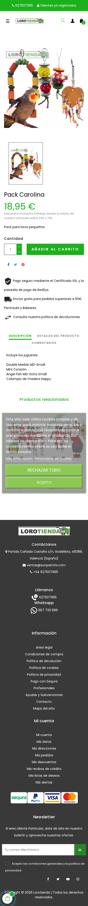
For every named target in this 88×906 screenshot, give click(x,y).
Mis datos (44, 741)
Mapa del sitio (44, 708)
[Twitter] (58, 879)
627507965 (23, 5)
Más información (19, 458)
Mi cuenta (44, 735)
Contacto (44, 701)
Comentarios (44, 343)
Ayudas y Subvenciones (44, 695)
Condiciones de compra (44, 654)
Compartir (8, 264)
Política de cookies (44, 667)
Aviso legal (44, 647)
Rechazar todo (44, 470)
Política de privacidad (44, 674)
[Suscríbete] (80, 849)
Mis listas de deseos (44, 775)
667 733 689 (47, 610)
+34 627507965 (45, 572)
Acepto (44, 482)
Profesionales (44, 688)
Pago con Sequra (44, 681)
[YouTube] (67, 879)
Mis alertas (44, 782)
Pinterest (23, 264)
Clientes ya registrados (57, 5)
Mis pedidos (44, 755)
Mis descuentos (44, 762)
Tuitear (15, 264)
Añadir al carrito (55, 249)
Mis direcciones (44, 748)
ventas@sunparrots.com (46, 565)
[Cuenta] (72, 22)
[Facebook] (48, 879)
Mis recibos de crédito (44, 769)
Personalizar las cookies (53, 458)
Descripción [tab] (20, 336)
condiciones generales (45, 863)
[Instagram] (77, 879)
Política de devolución (44, 661)
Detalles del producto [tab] (58, 336)
